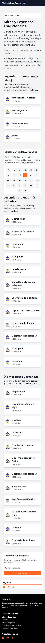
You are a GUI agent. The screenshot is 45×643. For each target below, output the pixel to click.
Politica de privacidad (10, 622)
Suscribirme (22, 573)
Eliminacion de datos (10, 628)
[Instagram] (8, 586)
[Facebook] (4, 586)
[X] (13, 586)
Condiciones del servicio (11, 625)
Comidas (5, 620)
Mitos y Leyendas (9, 617)
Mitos (12, 15)
